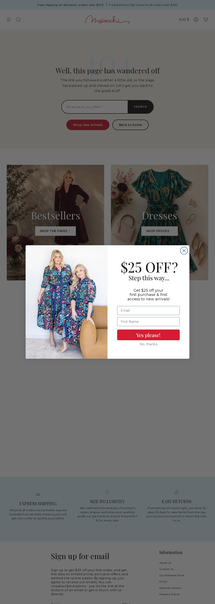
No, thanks (148, 344)
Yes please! (148, 335)
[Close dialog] (184, 250)
